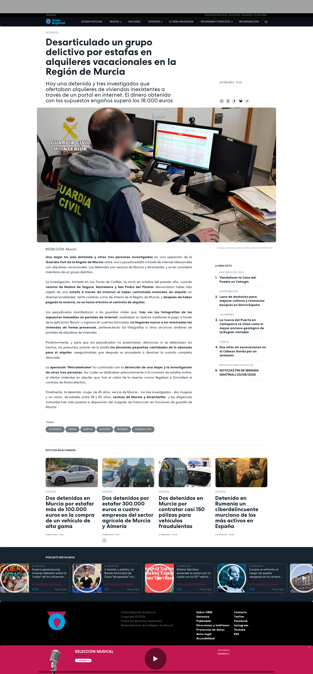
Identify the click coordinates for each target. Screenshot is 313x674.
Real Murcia (247, 15)
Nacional (134, 21)
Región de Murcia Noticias (236, 365)
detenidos (52, 32)
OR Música (223, 654)
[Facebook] (234, 100)
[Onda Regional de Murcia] (55, 22)
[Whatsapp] (222, 101)
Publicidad (203, 621)
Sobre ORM (204, 612)
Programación (249, 21)
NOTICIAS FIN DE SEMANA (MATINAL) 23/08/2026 (239, 372)
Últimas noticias (91, 21)
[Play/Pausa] (155, 659)
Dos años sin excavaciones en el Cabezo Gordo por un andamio (243, 351)
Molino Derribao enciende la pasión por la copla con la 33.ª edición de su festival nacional (194, 573)
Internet (122, 429)
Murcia (88, 429)
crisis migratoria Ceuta (216, 15)
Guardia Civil (143, 429)
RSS (236, 634)
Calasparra (227, 314)
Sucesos (51, 491)
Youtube (239, 629)
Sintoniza (202, 616)
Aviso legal (203, 634)
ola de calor (234, 15)
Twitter (239, 616)
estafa (72, 429)
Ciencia (224, 342)
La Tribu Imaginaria (181, 21)
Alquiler (104, 429)
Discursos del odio (232, 272)
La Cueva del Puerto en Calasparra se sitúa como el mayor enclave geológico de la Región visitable (242, 326)
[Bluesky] (241, 100)
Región (114, 21)
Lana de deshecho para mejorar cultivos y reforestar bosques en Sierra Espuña (242, 301)
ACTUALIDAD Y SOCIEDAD (46, 584)
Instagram (241, 625)
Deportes (154, 21)
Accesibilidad (205, 638)
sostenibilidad (229, 291)
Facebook (241, 621)
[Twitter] (228, 100)
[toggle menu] (121, 21)
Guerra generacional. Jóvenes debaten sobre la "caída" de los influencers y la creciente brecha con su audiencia (49, 573)
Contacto (240, 612)
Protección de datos (210, 629)
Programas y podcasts (215, 21)
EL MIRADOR (39, 566)
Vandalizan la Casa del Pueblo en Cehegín (238, 280)
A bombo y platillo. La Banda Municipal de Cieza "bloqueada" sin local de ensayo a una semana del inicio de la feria (119, 573)
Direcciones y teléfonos (212, 625)
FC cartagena (260, 15)
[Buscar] (264, 22)
